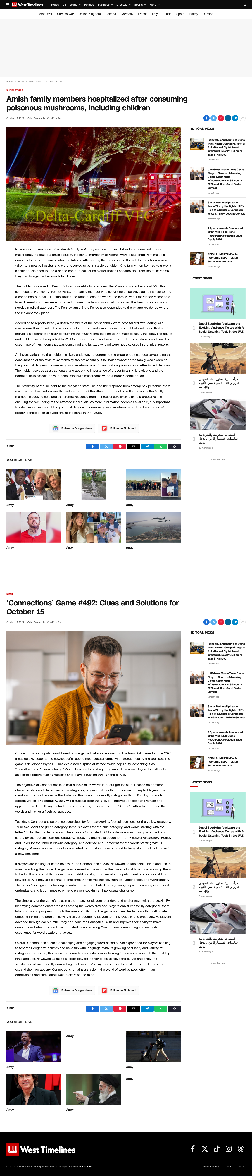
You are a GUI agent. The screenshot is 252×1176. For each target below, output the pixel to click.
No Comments (37, 118)
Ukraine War (65, 14)
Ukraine (208, 14)
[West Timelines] (27, 4)
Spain (180, 14)
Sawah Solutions (82, 1166)
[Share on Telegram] (235, 118)
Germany (127, 14)
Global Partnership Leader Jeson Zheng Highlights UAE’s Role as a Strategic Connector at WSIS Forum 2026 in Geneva (226, 208)
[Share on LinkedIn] (228, 118)
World (73, 4)
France (142, 14)
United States (14, 90)
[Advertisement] (126, 47)
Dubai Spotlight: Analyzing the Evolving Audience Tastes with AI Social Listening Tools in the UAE (221, 328)
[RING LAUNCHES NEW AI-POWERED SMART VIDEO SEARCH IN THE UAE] (197, 258)
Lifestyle (121, 4)
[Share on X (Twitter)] (213, 118)
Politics (89, 4)
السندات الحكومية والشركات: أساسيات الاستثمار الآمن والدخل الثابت (218, 439)
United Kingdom (90, 14)
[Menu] (7, 5)
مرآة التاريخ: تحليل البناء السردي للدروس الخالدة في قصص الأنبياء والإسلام (219, 383)
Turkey (193, 14)
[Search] (244, 5)
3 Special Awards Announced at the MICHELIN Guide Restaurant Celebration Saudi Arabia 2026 (225, 234)
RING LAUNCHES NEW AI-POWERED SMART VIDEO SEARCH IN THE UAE (223, 258)
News (55, 4)
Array (10, 505)
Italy (155, 14)
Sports (138, 4)
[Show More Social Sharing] (242, 118)
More (153, 4)
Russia (167, 14)
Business (104, 4)
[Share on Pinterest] (221, 118)
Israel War (45, 14)
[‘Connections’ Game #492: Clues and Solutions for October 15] (93, 688)
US (64, 4)
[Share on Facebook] (206, 118)
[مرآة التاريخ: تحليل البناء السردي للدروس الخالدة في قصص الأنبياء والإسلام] (218, 358)
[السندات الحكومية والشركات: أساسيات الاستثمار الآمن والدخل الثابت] (218, 414)
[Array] (33, 484)
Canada (111, 14)
